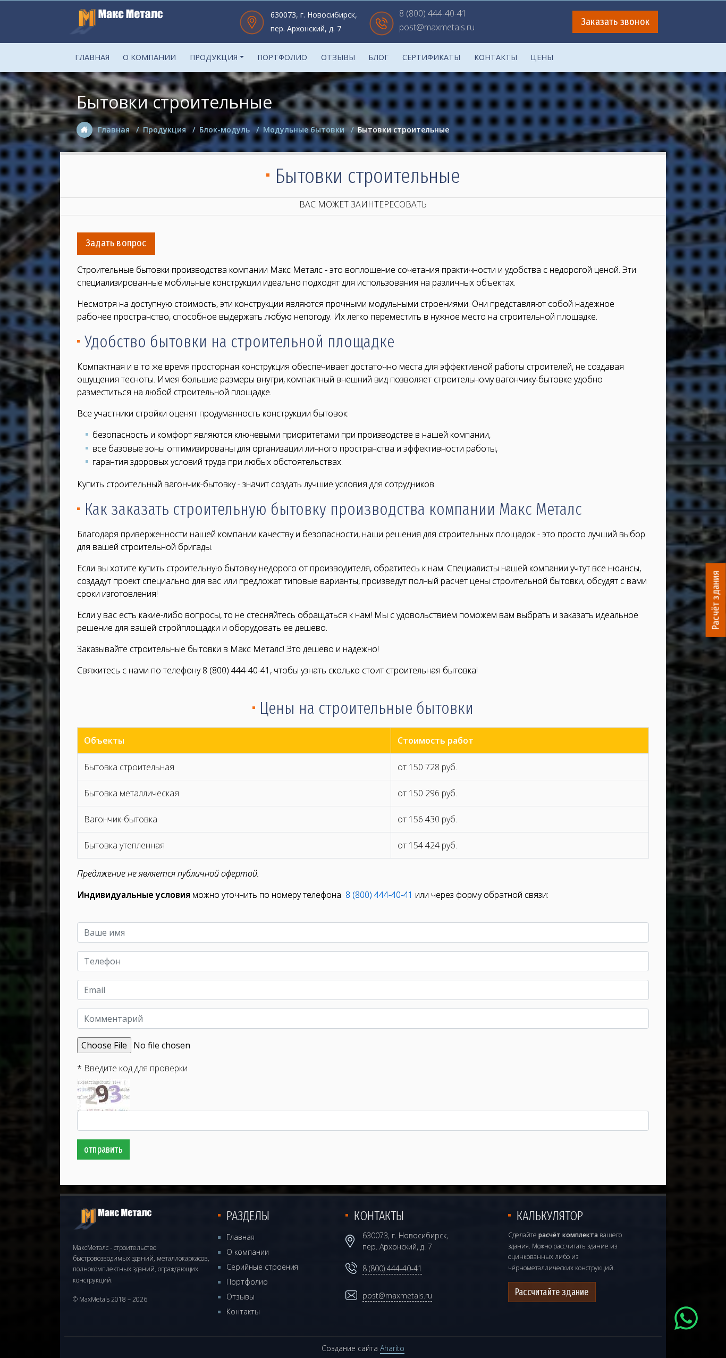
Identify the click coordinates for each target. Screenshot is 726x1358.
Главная (92, 57)
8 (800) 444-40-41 (433, 14)
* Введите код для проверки (132, 1068)
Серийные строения (262, 1267)
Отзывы (338, 57)
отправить (103, 1149)
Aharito (392, 1348)
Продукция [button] (214, 57)
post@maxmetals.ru (437, 28)
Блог (378, 57)
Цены (541, 57)
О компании (149, 57)
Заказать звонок (615, 22)
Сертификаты (431, 57)
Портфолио (282, 57)
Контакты (495, 57)
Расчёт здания (716, 600)
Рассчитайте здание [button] (552, 1292)
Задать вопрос (116, 243)
